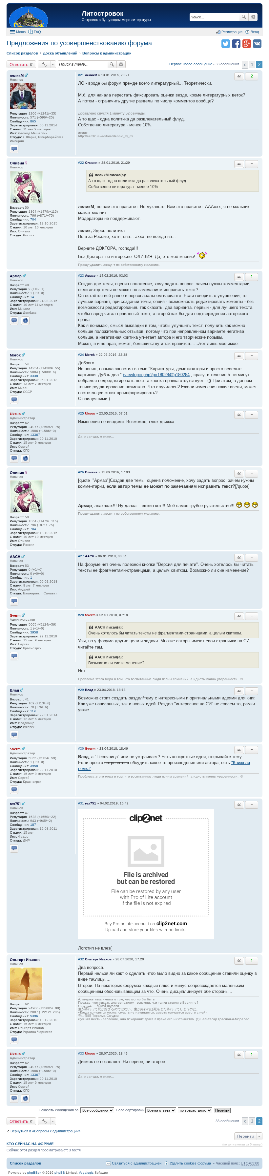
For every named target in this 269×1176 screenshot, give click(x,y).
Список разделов (25, 1163)
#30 (81, 748)
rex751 (15, 804)
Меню (21, 32)
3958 (34, 632)
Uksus (15, 414)
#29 (81, 690)
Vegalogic (86, 1172)
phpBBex (34, 1172)
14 (32, 297)
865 (33, 121)
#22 (81, 162)
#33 (81, 1053)
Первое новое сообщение (190, 64)
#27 (81, 556)
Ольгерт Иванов (25, 960)
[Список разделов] (45, 16)
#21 (81, 75)
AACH (15, 557)
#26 (81, 472)
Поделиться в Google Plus (246, 43)
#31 (81, 803)
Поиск (244, 17)
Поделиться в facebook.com (236, 43)
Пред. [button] (245, 65)
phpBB (59, 1172)
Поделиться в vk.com (257, 43)
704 (33, 219)
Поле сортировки (130, 1110)
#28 (81, 615)
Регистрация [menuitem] (231, 32)
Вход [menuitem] (255, 32)
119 (33, 711)
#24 (81, 354)
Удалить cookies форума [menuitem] (190, 1163)
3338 (34, 376)
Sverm (15, 615)
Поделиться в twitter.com (225, 43)
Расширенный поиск (253, 17)
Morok (15, 355)
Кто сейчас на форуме (30, 1144)
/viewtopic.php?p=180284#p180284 (156, 374)
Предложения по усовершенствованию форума (79, 43)
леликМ (17, 75)
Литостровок (102, 13)
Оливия (17, 163)
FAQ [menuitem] (37, 32)
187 (33, 824)
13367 (35, 435)
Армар (16, 276)
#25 (81, 413)
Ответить (19, 64)
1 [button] (252, 64)
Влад (14, 690)
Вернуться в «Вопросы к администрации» (45, 1131)
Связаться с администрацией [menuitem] (136, 1163)
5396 (34, 1016)
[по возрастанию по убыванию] (195, 1110)
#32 (81, 959)
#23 (81, 275)
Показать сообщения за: (59, 1110)
